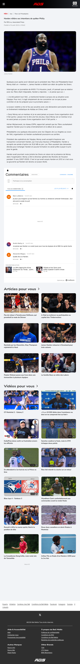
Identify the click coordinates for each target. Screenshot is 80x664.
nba (11, 14)
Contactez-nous (13, 635)
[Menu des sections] (4, 4)
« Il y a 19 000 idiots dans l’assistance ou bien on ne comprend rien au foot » (57, 413)
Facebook (53, 604)
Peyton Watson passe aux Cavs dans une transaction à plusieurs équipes (20, 376)
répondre (15, 203)
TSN (42, 648)
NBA (6, 14)
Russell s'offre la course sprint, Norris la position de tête (19, 528)
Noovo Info (11, 648)
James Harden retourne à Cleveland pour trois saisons (57, 346)
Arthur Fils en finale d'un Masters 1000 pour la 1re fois (58, 557)
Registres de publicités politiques (52, 640)
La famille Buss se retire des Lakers (55, 375)
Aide (9, 632)
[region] (40, 227)
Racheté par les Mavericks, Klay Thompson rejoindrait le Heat (20, 346)
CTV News (44, 650)
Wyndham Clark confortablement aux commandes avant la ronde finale (55, 499)
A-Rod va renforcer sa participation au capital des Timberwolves (56, 316)
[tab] (15, 188)
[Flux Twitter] (40, 615)
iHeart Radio (12, 652)
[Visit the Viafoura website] (70, 280)
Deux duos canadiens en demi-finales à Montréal (56, 528)
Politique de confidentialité (50, 632)
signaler (70, 203)
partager (64, 203)
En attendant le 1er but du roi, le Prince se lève (20, 471)
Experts (5, 604)
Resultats (75, 6)
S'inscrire (70, 174)
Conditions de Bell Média (40, 604)
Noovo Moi (11, 650)
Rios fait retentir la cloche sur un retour (56, 470)
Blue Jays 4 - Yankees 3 (13, 498)
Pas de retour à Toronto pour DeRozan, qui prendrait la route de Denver (20, 316)
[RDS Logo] (38, 4)
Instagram (61, 604)
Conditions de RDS (47, 635)
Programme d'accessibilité (16, 637)
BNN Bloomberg (46, 652)
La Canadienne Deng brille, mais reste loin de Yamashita (20, 557)
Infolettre (12, 604)
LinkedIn (5, 607)
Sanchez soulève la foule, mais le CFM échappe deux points (56, 442)
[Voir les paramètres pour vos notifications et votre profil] (8, 170)
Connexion (63, 174)
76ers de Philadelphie (21, 14)
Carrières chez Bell (23, 604)
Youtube (70, 604)
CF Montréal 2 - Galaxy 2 (13, 412)
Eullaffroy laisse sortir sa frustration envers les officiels (20, 442)
